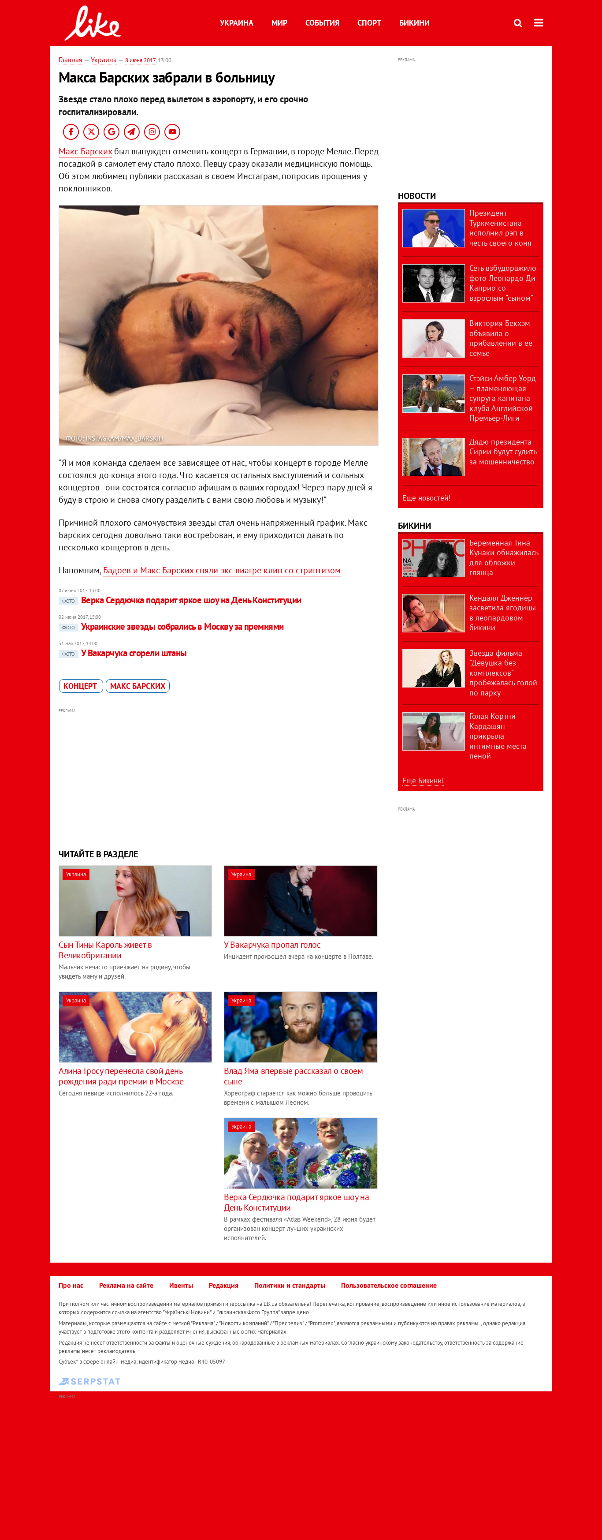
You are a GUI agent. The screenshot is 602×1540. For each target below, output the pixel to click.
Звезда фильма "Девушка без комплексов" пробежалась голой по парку (503, 673)
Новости (417, 196)
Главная (70, 59)
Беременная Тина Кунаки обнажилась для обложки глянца (503, 558)
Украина (236, 23)
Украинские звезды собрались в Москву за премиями (173, 626)
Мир (279, 23)
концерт (81, 686)
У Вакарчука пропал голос (272, 944)
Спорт (369, 23)
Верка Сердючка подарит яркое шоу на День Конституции (181, 600)
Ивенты (181, 1285)
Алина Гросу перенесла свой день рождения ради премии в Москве (121, 1076)
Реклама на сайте (126, 1285)
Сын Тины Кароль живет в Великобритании (105, 950)
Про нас (71, 1285)
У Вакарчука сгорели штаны (124, 653)
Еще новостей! (426, 498)
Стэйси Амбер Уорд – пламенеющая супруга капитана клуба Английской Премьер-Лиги (502, 398)
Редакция (223, 1285)
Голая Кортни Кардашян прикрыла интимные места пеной (498, 736)
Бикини (414, 23)
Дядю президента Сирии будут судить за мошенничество (502, 452)
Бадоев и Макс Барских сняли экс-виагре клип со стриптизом (222, 570)
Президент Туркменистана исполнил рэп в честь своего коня (500, 228)
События (322, 23)
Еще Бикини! (423, 780)
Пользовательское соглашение (389, 1285)
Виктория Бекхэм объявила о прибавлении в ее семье (500, 338)
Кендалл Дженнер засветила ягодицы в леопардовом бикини (502, 613)
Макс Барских (85, 151)
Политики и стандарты (289, 1285)
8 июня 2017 (140, 60)
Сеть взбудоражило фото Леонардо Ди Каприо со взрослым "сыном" (502, 283)
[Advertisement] (219, 777)
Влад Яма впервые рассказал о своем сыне (293, 1076)
